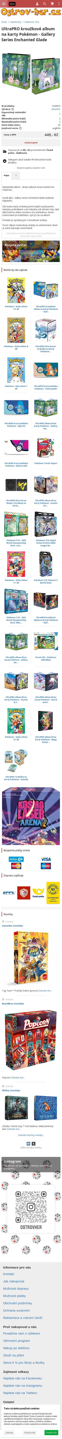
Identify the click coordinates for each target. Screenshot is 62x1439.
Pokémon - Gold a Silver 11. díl (16, 581)
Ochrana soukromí (16, 1310)
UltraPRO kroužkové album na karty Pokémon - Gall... (46, 309)
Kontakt (8, 1274)
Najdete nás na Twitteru (20, 1393)
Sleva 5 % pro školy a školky (24, 1362)
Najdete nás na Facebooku (22, 1378)
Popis (6, 175)
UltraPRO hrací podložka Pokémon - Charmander (46, 387)
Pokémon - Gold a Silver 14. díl (16, 307)
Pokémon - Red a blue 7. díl (16, 387)
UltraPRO (55, 109)
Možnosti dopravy (16, 1288)
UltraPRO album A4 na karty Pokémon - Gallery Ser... (45, 426)
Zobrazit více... (45, 990)
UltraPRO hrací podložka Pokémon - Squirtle (16, 424)
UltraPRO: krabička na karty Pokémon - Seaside (16, 778)
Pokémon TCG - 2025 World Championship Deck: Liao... (16, 543)
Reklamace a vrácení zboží (22, 1317)
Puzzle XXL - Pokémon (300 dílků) (45, 658)
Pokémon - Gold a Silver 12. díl (16, 738)
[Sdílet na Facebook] (28, 1144)
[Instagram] (31, 1207)
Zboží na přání (13, 1355)
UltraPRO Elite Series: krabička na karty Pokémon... (46, 349)
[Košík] (52, 4)
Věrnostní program (16, 1340)
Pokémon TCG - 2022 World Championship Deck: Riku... (16, 620)
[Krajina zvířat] (31, 252)
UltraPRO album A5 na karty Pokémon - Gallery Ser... (16, 660)
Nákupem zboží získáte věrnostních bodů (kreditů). (29, 161)
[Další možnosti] (59, 4)
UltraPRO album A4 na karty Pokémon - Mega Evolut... (46, 739)
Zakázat (9, 1432)
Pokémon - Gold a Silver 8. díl (16, 347)
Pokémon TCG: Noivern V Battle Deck (46, 581)
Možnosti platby (14, 1296)
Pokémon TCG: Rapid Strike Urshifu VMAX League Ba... (46, 543)
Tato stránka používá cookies (21, 1408)
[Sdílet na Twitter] (33, 1144)
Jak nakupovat (13, 1281)
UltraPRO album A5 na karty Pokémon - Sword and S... (46, 700)
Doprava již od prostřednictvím (30, 151)
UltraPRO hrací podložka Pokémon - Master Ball (16, 464)
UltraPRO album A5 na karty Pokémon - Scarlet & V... (45, 503)
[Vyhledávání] (44, 4)
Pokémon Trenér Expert (45, 463)
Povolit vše (51, 1432)
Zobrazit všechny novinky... (31, 1135)
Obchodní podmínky (17, 1303)
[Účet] (37, 4)
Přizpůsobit (29, 1432)
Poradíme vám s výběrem (21, 1333)
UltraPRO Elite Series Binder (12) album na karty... (16, 503)
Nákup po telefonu (16, 1348)
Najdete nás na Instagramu (22, 1385)
